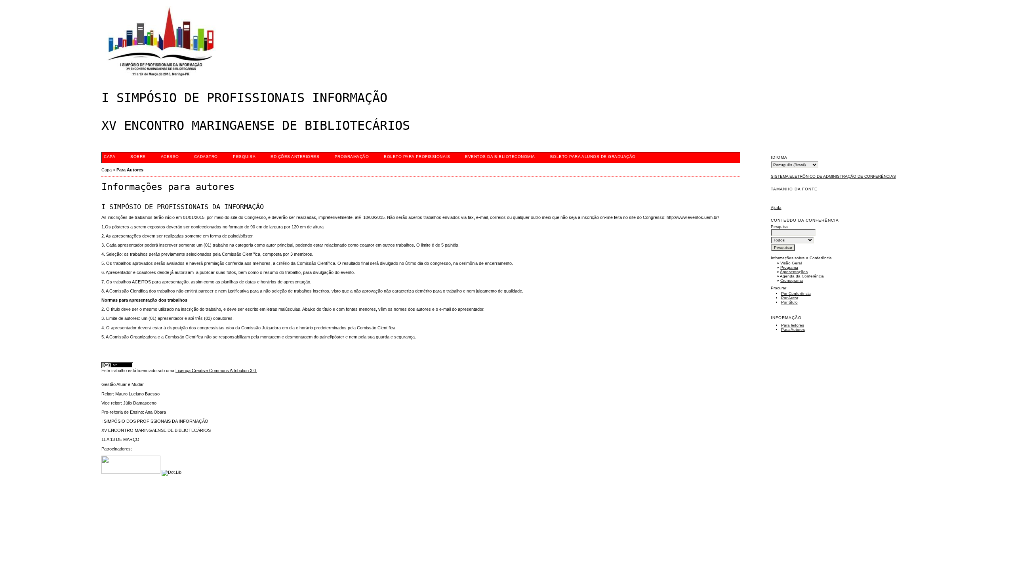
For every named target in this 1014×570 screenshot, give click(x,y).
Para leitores (792, 325)
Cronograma (791, 280)
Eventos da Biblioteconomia (500, 156)
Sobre (138, 156)
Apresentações (794, 272)
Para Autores (793, 329)
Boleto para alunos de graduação (593, 156)
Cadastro (206, 156)
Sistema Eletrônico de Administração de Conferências (833, 176)
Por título (789, 302)
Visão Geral (791, 263)
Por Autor (789, 298)
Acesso (170, 156)
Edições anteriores (295, 156)
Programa (789, 267)
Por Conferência (796, 293)
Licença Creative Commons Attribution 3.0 (216, 370)
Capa (109, 156)
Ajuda (776, 207)
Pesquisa (244, 156)
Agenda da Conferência (802, 276)
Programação (352, 156)
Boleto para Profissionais (417, 156)
